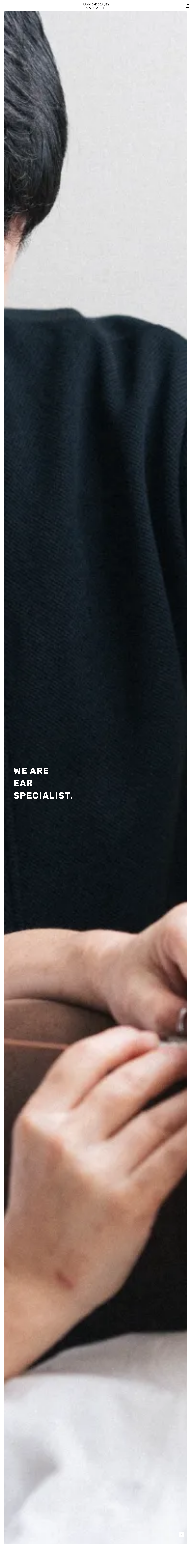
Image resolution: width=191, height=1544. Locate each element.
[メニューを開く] (187, 6)
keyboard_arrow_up (181, 1534)
